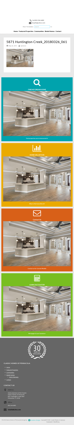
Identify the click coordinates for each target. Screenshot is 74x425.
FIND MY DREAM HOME (37, 90)
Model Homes (10, 375)
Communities (10, 372)
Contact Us (37, 220)
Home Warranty (13, 377)
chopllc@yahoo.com (38, 23)
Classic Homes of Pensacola (37, 9)
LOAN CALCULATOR (37, 285)
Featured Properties (12, 370)
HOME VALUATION (37, 155)
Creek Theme (54, 420)
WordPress (56, 422)
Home (8, 367)
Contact (8, 380)
